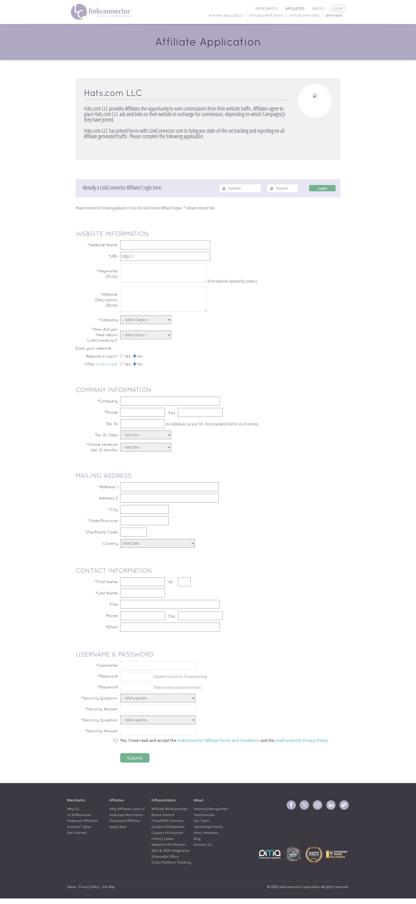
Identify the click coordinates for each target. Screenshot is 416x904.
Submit (135, 757)
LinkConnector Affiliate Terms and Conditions (218, 740)
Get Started (76, 833)
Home (71, 886)
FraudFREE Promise (166, 820)
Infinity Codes (162, 839)
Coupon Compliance (166, 826)
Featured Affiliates (304, 15)
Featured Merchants (266, 15)
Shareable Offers (165, 856)
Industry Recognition (209, 809)
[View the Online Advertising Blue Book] (314, 853)
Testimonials (204, 815)
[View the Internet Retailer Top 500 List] (293, 853)
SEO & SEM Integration (166, 850)
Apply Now (334, 15)
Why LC (73, 809)
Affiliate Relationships (166, 809)
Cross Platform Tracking (166, 862)
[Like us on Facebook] (291, 805)
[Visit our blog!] (344, 805)
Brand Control (162, 815)
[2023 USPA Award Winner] (337, 853)
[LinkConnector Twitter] (304, 805)
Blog (197, 839)
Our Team (201, 820)
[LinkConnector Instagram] (317, 805)
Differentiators (163, 800)
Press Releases (206, 833)
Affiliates (294, 8)
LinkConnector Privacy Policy (301, 740)
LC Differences (79, 815)
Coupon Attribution (166, 833)
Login (337, 8)
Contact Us (203, 844)
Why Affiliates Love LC (225, 15)
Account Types (79, 826)
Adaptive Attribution (166, 844)
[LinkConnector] (103, 6)
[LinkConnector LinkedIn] (331, 805)
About (318, 8)
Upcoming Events (208, 826)
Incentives (106, 364)
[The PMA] (270, 853)
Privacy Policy (89, 886)
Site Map (108, 886)
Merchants (266, 8)
